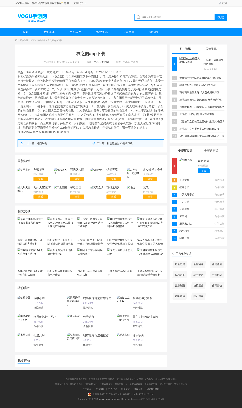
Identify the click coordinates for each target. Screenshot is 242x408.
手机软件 (75, 32)
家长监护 (125, 389)
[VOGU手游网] (32, 17)
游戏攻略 (41, 40)
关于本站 (87, 389)
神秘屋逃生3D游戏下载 (120, 143)
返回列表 (42, 143)
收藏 (224, 3)
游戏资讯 (102, 32)
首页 (25, 32)
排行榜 (154, 32)
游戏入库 (138, 389)
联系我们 (112, 389)
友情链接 (100, 389)
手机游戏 (49, 32)
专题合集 (128, 32)
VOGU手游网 (153, 389)
